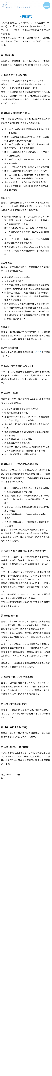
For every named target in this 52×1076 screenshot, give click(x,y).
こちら (38, 352)
